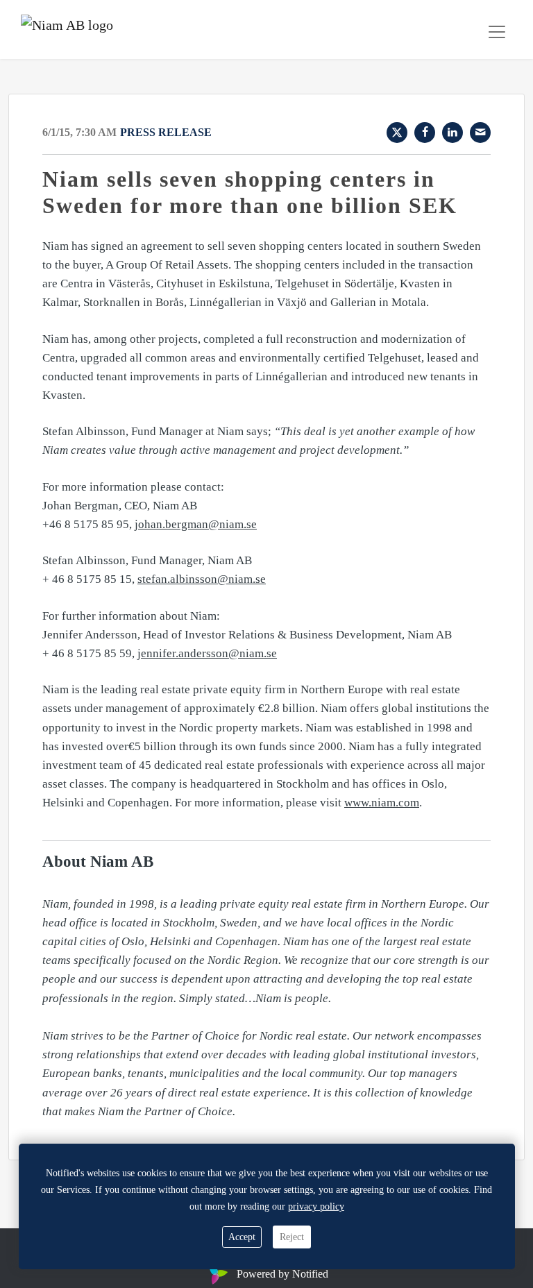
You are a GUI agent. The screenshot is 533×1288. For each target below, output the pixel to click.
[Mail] (480, 132)
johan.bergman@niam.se (196, 524)
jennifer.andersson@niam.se (207, 653)
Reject (292, 1237)
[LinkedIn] (452, 132)
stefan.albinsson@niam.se (201, 579)
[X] (397, 132)
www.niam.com (381, 802)
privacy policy (316, 1206)
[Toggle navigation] (497, 32)
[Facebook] (424, 132)
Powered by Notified (282, 1274)
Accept (241, 1237)
